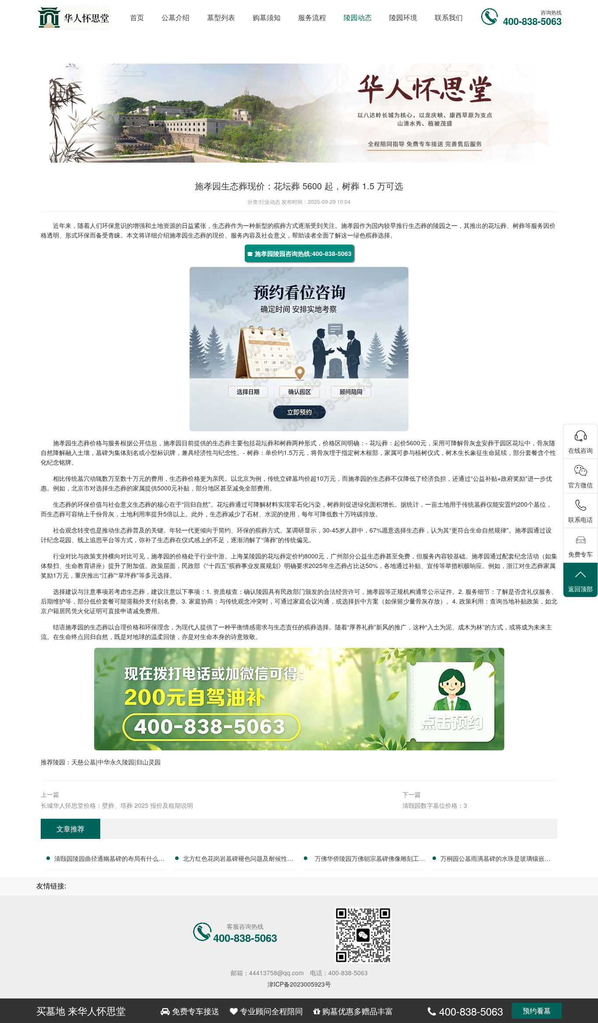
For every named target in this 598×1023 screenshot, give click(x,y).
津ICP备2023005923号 (299, 984)
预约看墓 (537, 1010)
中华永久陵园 (116, 761)
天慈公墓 (83, 761)
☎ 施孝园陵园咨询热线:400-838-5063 (299, 253)
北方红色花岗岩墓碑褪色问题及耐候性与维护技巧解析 (238, 859)
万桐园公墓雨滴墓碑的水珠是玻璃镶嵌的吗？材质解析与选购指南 (495, 859)
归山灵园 (148, 761)
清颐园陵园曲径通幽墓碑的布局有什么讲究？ (109, 859)
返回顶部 (580, 588)
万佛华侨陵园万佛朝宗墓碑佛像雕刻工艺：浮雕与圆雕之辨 (367, 859)
